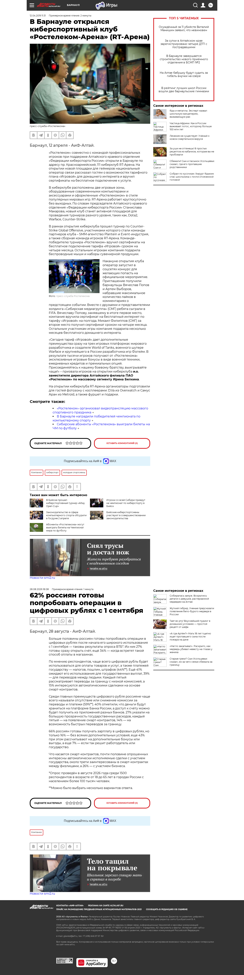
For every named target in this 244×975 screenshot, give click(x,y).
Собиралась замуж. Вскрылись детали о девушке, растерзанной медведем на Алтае (189, 598)
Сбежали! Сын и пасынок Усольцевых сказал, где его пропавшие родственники (192, 164)
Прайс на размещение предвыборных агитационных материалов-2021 (99, 909)
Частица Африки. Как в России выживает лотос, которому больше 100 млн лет (191, 126)
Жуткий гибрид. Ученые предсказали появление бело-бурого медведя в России (192, 611)
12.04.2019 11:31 (38, 15)
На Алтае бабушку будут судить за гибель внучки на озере (184, 74)
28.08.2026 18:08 (39, 589)
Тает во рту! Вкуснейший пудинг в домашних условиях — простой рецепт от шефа (190, 623)
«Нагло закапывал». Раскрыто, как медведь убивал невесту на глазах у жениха (191, 649)
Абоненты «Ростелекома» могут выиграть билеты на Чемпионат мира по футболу (65, 527)
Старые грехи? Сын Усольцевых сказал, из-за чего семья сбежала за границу (191, 661)
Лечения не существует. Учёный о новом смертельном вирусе (189, 137)
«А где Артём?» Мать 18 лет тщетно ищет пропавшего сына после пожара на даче (190, 636)
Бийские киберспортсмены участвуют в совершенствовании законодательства (126, 515)
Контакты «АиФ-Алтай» (70, 905)
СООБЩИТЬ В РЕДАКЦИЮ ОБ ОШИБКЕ (167, 909)
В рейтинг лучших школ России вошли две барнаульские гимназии (184, 90)
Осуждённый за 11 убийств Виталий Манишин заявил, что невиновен (184, 28)
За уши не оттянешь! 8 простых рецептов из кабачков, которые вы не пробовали (192, 151)
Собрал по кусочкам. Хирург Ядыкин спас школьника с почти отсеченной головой (192, 176)
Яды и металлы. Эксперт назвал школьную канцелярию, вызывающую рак (188, 113)
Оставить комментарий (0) (122, 443)
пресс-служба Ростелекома (73, 296)
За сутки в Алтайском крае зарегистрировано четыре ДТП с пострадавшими (184, 44)
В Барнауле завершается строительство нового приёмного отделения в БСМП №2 (184, 59)
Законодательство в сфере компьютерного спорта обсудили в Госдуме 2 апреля (66, 515)
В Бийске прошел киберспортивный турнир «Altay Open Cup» (65, 503)
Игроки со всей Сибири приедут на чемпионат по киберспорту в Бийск (125, 503)
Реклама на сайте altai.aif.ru (105, 905)
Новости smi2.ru (42, 578)
